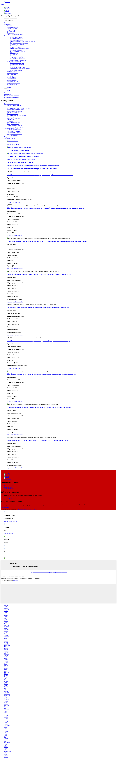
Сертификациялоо (12, 28)
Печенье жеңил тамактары (17, 65)
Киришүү (9, 25)
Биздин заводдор (8, 76)
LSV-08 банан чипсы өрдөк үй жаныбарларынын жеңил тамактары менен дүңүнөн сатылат (39, 407)
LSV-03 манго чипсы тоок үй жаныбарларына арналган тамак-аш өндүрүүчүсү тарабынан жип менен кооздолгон (47, 241)
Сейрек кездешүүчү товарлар (18, 60)
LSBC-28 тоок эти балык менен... (18, 150)
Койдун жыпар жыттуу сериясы (19, 43)
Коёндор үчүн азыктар (16, 50)
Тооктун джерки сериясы (17, 38)
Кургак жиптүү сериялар (17, 64)
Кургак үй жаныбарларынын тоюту (20, 68)
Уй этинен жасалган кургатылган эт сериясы (22, 41)
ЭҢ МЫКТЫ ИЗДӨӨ (33, 509)
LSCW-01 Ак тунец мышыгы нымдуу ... (21, 162)
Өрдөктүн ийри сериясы (16, 40)
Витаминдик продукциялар (17, 44)
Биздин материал (11, 80)
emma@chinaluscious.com (10, 496)
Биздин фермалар (11, 78)
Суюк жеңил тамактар (16, 70)
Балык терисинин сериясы (17, 51)
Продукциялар (8, 35)
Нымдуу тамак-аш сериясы (17, 58)
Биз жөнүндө (7, 24)
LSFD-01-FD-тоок (13, 144)
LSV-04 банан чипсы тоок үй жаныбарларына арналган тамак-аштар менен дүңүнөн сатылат (40, 274)
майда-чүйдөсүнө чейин (16, 202)
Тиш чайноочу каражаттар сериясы (19, 48)
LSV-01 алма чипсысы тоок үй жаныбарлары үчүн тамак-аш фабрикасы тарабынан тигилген (40, 175)
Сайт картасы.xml (8, 488)
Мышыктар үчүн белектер (14, 61)
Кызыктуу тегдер (8, 487)
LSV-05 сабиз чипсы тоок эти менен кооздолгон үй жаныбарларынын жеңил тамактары (38, 307)
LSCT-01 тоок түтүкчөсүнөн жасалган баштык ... (24, 156)
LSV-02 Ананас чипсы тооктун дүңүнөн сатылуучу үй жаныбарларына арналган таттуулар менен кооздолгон (45, 208)
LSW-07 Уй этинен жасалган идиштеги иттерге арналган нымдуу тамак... (32, 168)
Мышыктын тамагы (12, 73)
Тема (8, 90)
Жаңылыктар (7, 87)
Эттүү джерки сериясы (16, 57)
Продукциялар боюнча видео (15, 34)
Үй (4, 23)
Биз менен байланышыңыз (11, 86)
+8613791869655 (8, 498)
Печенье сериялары (15, 47)
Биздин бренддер (11, 30)
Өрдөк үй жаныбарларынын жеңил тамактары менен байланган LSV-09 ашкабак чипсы (38, 440)
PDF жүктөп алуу (12, 74)
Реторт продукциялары (16, 55)
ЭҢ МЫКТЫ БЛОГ (22, 509)
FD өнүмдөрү (14, 53)
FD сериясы (13, 54)
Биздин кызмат (11, 31)
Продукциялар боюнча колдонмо (13, 485)
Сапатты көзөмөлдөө (12, 27)
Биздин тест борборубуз (13, 83)
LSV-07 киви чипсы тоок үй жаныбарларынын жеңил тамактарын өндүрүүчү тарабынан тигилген (41, 374)
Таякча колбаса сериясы (16, 45)
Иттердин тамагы (12, 71)
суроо (8, 202)
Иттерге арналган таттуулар (14, 37)
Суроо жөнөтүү (5, 507)
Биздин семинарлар (12, 81)
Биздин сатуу (10, 33)
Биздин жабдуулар (12, 84)
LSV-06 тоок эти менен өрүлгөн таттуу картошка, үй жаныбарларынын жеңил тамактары (38, 341)
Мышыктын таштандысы (17, 63)
